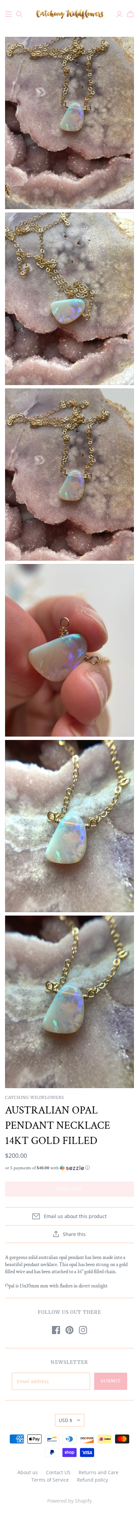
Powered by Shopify (69, 1501)
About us (28, 1472)
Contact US (58, 1472)
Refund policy (92, 1480)
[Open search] (19, 14)
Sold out (69, 1189)
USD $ (65, 1420)
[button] (69, 1168)
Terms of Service (50, 1480)
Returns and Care (98, 1472)
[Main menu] (8, 14)
